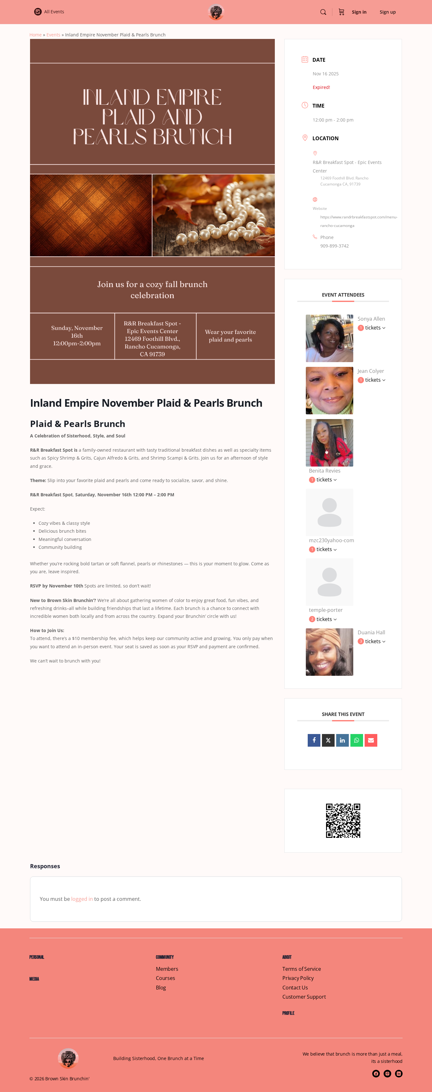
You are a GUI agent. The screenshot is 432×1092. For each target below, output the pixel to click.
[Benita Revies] (329, 442)
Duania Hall (371, 632)
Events (53, 35)
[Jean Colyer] (329, 389)
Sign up (388, 12)
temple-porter (326, 609)
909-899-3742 (334, 246)
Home (35, 35)
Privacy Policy (298, 978)
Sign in (359, 12)
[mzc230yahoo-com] (329, 512)
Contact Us (295, 988)
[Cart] (341, 12)
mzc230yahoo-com (331, 540)
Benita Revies (325, 470)
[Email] (371, 740)
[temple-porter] (329, 581)
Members (167, 969)
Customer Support (304, 997)
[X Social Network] (328, 740)
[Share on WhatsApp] (356, 740)
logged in (82, 898)
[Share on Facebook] (314, 740)
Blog (161, 988)
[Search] (323, 12)
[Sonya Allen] (329, 337)
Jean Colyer (371, 370)
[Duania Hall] (329, 651)
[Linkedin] (342, 740)
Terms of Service (301, 969)
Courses (165, 978)
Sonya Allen (371, 318)
